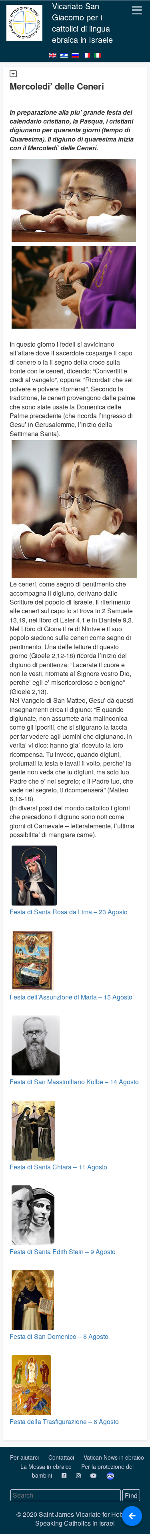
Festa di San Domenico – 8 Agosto (59, 1336)
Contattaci (62, 1457)
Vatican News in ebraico (114, 1457)
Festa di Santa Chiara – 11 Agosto (58, 1166)
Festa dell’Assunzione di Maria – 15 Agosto (71, 996)
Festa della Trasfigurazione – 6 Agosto (64, 1421)
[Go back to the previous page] (132, 1516)
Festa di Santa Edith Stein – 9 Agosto (63, 1251)
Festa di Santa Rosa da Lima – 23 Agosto (69, 911)
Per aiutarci (25, 1457)
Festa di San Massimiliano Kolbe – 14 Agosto (74, 1081)
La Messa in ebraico (46, 1466)
